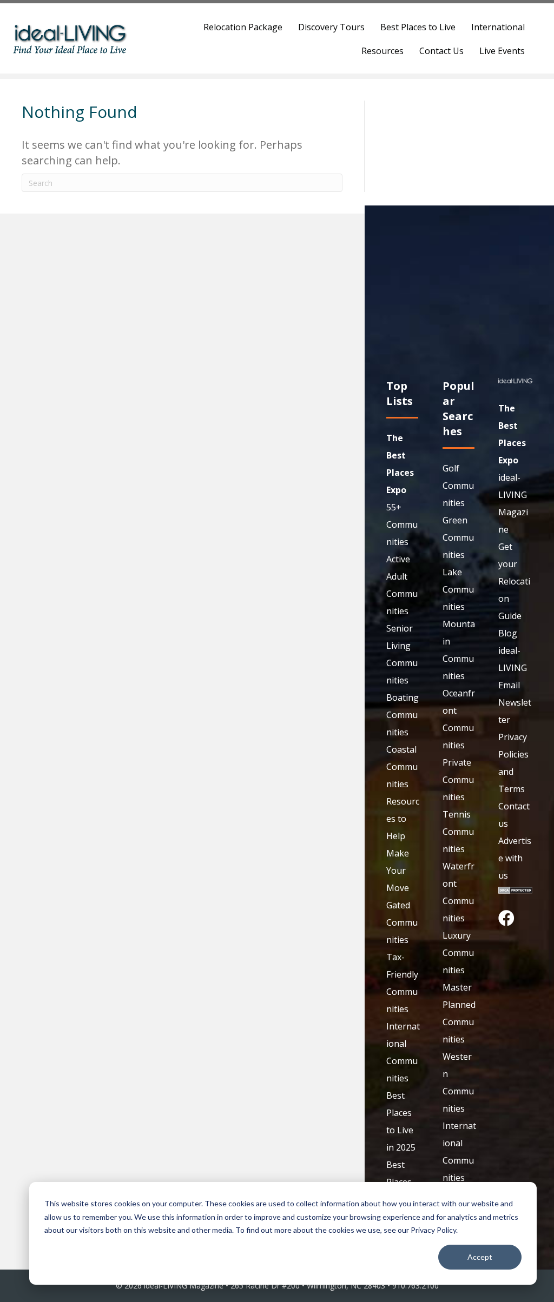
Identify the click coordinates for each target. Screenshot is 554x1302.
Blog (507, 633)
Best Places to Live (418, 27)
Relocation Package (242, 27)
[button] (506, 918)
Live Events (502, 51)
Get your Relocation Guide (514, 581)
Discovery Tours (331, 27)
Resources (382, 51)
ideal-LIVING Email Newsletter (514, 685)
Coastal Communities (402, 766)
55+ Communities (402, 524)
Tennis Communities (458, 831)
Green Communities (458, 537)
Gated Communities (402, 922)
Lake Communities (458, 589)
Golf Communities (458, 485)
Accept (479, 1256)
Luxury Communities (458, 952)
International (498, 27)
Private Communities (458, 779)
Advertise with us (514, 858)
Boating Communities (402, 715)
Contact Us (441, 51)
